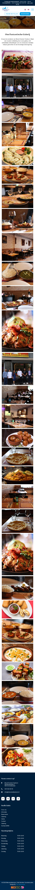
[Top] (30, 886)
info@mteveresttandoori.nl (12, 792)
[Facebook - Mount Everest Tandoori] (3, 798)
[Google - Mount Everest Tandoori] (8, 798)
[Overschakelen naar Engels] (28, 9)
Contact (3, 821)
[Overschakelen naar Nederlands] (25, 9)
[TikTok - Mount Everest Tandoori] (18, 798)
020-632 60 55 (9, 789)
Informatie (4, 812)
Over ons (3, 809)
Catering (3, 816)
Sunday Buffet (5, 825)
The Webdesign (20, 884)
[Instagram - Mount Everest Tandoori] (13, 798)
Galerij (3, 819)
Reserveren (4, 814)
